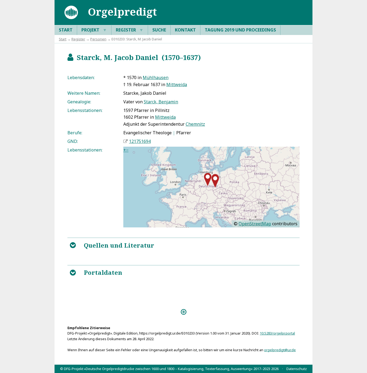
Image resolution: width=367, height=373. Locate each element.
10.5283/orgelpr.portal (277, 333)
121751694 (140, 141)
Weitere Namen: (83, 93)
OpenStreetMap (255, 224)
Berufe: (74, 133)
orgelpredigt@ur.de (280, 349)
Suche (159, 30)
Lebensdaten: (81, 77)
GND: (72, 141)
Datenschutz (296, 368)
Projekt (94, 30)
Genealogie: (79, 102)
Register (129, 30)
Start (66, 30)
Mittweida (176, 84)
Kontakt (185, 30)
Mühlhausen (155, 77)
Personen (98, 39)
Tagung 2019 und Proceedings (240, 30)
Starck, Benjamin (161, 102)
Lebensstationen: (84, 110)
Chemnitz (195, 124)
